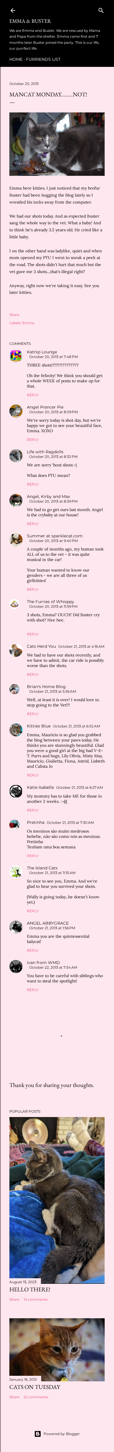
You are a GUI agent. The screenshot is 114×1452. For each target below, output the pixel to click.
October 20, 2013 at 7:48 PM (53, 357)
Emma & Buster (30, 21)
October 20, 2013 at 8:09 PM (53, 412)
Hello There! (29, 1289)
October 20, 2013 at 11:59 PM (53, 606)
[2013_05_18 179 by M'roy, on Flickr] (57, 174)
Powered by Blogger (62, 1434)
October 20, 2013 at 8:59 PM (53, 501)
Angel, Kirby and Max (48, 496)
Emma (28, 323)
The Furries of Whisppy (50, 601)
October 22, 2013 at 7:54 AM (53, 967)
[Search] (101, 9)
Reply (33, 395)
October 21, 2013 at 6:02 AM (76, 726)
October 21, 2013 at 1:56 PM (52, 928)
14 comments (36, 1299)
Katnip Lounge (42, 352)
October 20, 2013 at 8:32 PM (53, 456)
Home (16, 59)
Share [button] (14, 314)
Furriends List (43, 59)
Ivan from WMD (43, 962)
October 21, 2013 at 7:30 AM (70, 822)
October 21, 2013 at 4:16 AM (81, 646)
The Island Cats (42, 868)
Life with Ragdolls (45, 451)
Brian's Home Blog (46, 686)
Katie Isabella (40, 787)
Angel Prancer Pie (45, 407)
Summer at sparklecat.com (55, 536)
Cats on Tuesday (34, 1387)
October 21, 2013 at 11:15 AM (52, 873)
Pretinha (35, 822)
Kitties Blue (39, 726)
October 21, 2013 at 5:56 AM (52, 691)
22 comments (36, 1397)
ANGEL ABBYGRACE (48, 923)
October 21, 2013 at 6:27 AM (79, 787)
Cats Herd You (41, 646)
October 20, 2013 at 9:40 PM (53, 541)
